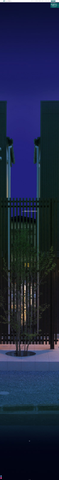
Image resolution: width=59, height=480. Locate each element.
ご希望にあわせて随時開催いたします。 (54, 5)
